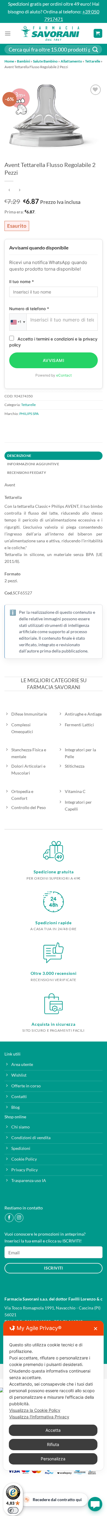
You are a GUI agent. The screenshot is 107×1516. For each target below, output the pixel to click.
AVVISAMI (53, 360)
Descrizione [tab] (19, 456)
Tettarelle (92, 61)
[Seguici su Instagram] (19, 1217)
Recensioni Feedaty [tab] (26, 472)
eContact (64, 375)
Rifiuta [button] (53, 1444)
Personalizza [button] (53, 1458)
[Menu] (7, 33)
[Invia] (95, 49)
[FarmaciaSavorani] (50, 33)
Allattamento (71, 61)
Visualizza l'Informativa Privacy (39, 1416)
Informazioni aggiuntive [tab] (33, 464)
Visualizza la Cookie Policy (34, 1410)
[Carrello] (98, 33)
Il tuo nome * (21, 281)
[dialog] (53, 1395)
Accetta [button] (53, 1430)
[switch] (13, 1510)
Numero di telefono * (29, 308)
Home (9, 61)
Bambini (23, 61)
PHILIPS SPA (29, 414)
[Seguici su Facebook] (9, 1217)
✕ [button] (95, 1328)
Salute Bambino (45, 61)
